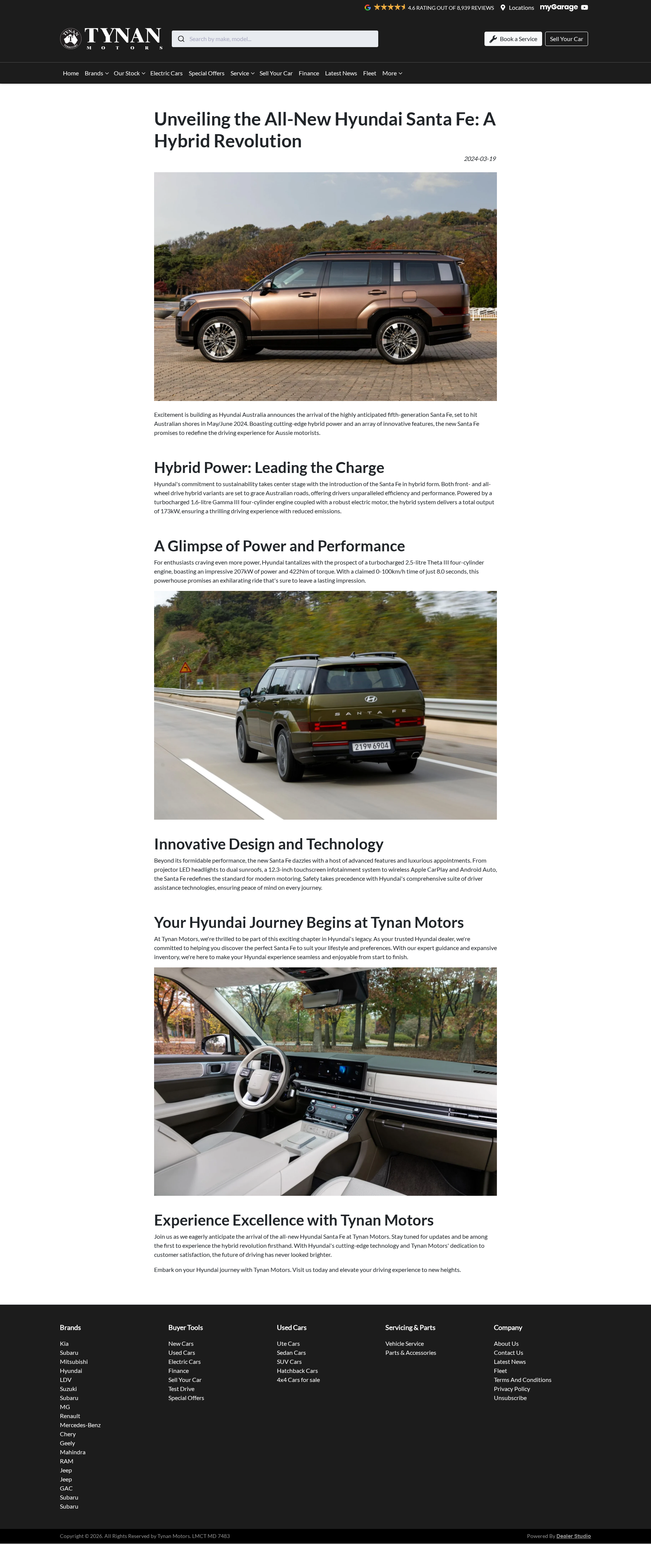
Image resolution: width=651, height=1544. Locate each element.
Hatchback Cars (297, 1370)
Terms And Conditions (523, 1379)
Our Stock (127, 73)
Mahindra (73, 1451)
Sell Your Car (276, 73)
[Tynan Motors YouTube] (586, 7)
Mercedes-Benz (80, 1424)
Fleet (369, 73)
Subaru (69, 1352)
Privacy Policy (512, 1388)
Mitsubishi (74, 1361)
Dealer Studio (573, 1536)
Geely (67, 1442)
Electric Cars (166, 73)
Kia (64, 1343)
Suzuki (68, 1388)
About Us (506, 1343)
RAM (66, 1460)
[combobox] (275, 39)
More (389, 73)
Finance (309, 73)
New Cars (181, 1343)
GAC (66, 1488)
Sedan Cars (291, 1352)
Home (71, 73)
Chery (68, 1433)
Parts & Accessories (410, 1352)
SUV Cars (289, 1361)
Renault (70, 1415)
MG (65, 1406)
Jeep (66, 1470)
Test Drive (181, 1388)
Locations (521, 7)
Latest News (341, 73)
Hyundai (71, 1370)
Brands (94, 73)
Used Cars (181, 1352)
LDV (66, 1379)
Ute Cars (288, 1343)
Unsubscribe (510, 1397)
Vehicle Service (404, 1343)
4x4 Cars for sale (298, 1379)
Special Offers (207, 73)
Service (240, 73)
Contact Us (508, 1352)
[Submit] (180, 39)
